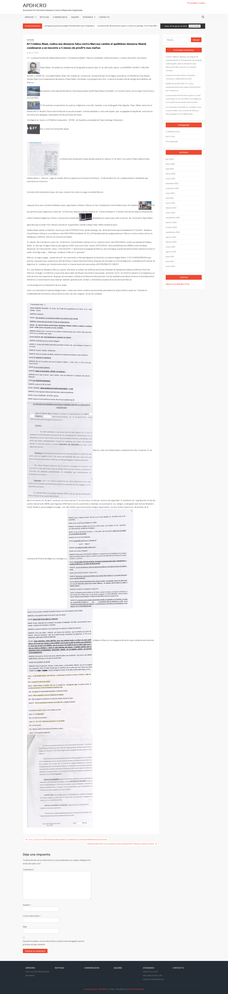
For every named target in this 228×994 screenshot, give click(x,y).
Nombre (27, 905)
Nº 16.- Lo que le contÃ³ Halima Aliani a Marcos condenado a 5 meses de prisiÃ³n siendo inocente (67, 840)
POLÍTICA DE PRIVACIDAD (37, 972)
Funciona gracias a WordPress (96, 989)
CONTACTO (104, 17)
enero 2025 (170, 212)
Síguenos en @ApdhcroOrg (177, 284)
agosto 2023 (171, 237)
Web (25, 927)
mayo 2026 (170, 164)
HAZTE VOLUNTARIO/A (153, 979)
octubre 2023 (171, 227)
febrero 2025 (171, 208)
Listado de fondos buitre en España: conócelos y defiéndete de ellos (180, 77)
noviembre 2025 (172, 188)
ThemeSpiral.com (137, 989)
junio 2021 (170, 256)
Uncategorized (172, 141)
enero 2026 (170, 178)
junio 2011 (170, 261)
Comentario (29, 869)
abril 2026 (170, 169)
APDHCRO (34, 5)
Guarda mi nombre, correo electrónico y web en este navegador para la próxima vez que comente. (53, 943)
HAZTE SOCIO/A (150, 972)
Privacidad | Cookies (196, 3)
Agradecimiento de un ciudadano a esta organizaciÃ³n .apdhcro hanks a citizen (120, 844)
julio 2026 (170, 159)
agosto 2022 (171, 251)
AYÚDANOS (88, 17)
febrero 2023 (171, 242)
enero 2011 (170, 266)
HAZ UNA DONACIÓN (152, 975)
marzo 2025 (170, 203)
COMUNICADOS (60, 17)
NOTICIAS (44, 17)
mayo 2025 (170, 193)
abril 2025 (170, 198)
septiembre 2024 (173, 217)
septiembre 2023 (173, 232)
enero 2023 (170, 247)
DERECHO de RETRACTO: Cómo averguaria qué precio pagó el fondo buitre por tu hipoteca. (183, 87)
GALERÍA (75, 17)
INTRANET (30, 975)
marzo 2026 (170, 174)
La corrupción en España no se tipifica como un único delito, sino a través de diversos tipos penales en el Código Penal (183, 110)
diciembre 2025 (172, 183)
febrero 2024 (171, 222)
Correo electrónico (32, 916)
